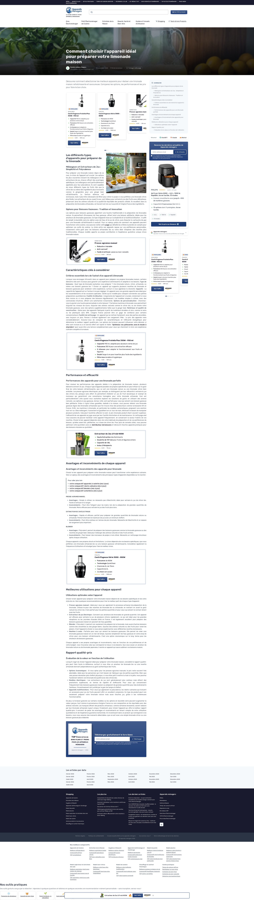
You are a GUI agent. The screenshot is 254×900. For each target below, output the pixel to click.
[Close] (163, 383)
